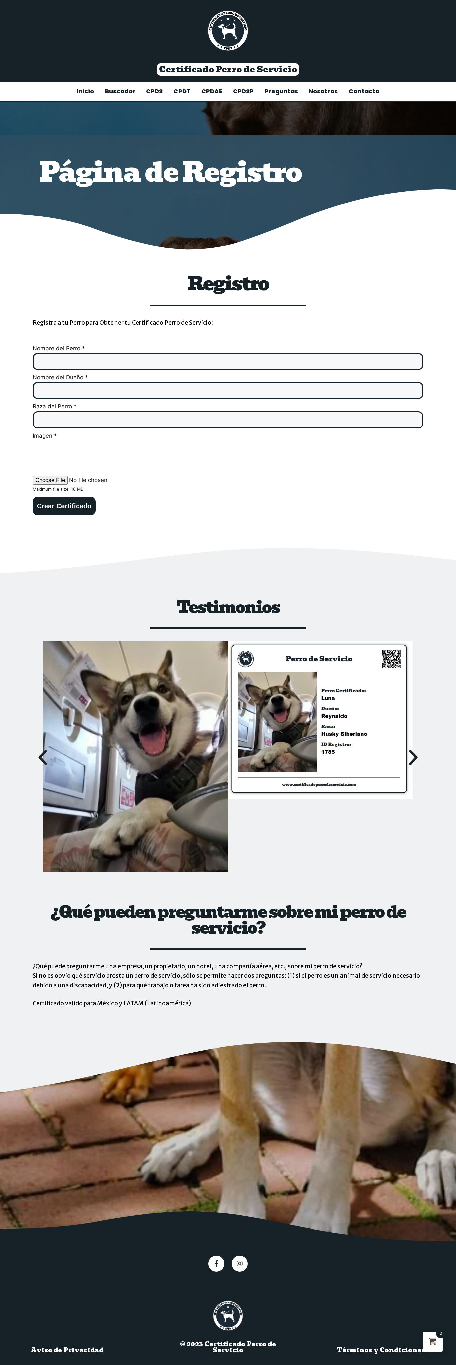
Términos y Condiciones (381, 1350)
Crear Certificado (64, 506)
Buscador (120, 91)
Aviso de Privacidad (67, 1350)
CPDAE (211, 91)
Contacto (364, 91)
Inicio (85, 91)
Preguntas (281, 91)
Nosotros (323, 91)
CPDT (182, 91)
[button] (228, 69)
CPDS (154, 91)
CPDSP (243, 91)
